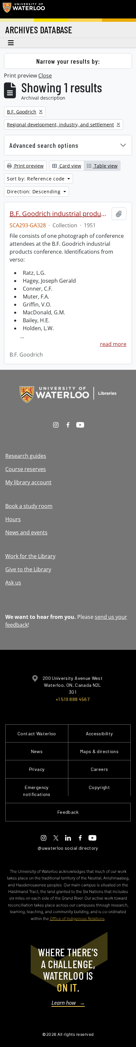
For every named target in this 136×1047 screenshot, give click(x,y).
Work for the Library (30, 556)
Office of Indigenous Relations (77, 918)
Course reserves (25, 469)
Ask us (13, 582)
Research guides (25, 456)
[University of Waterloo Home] (24, 9)
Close (45, 75)
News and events (26, 532)
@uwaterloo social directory (68, 848)
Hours (13, 519)
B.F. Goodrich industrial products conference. (59, 214)
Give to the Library (28, 569)
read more (113, 344)
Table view (105, 166)
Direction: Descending (34, 191)
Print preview (28, 166)
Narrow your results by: (68, 61)
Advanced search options (44, 145)
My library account (28, 482)
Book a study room (28, 506)
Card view (69, 166)
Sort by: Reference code (36, 178)
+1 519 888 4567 (72, 699)
